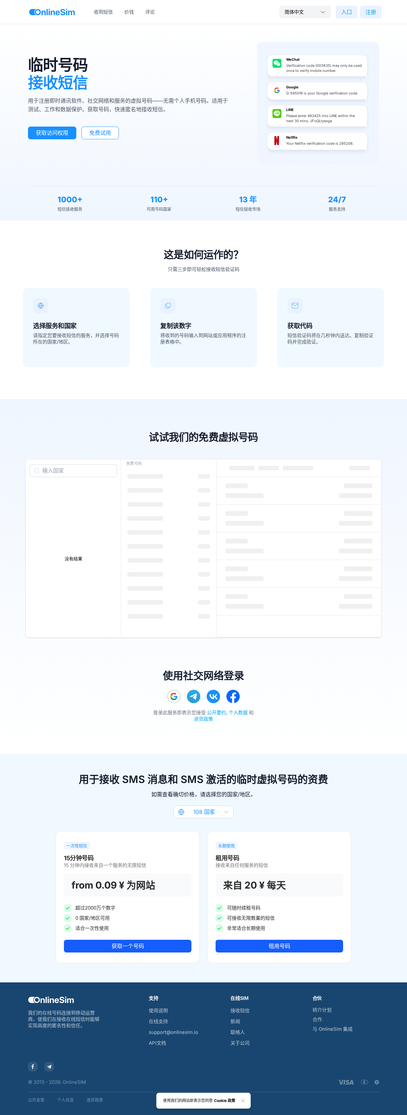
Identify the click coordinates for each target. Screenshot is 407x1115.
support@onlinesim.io (173, 1032)
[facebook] (233, 696)
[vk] (213, 696)
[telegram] (193, 696)
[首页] (52, 12)
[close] (243, 1101)
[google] (174, 696)
